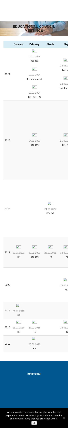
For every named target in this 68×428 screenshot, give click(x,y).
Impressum (34, 374)
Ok (34, 423)
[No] (64, 418)
